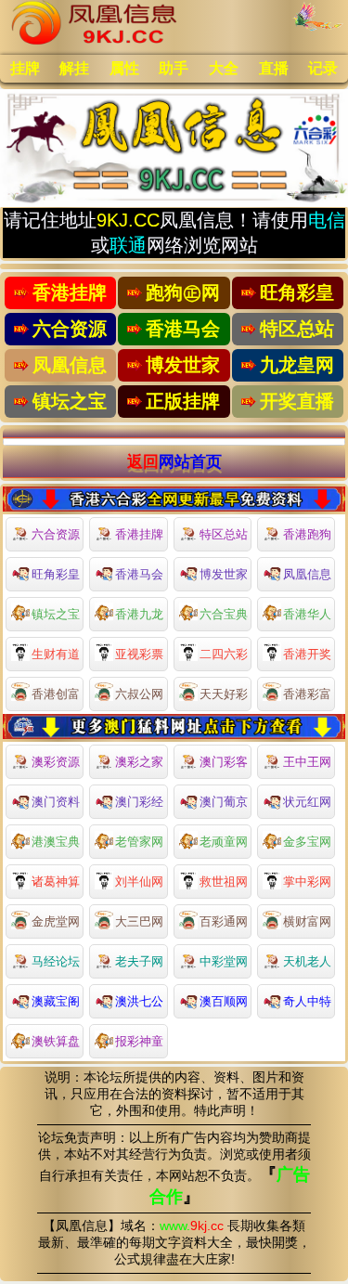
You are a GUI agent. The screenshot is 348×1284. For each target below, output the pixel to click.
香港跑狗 (307, 534)
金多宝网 (307, 842)
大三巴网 (139, 921)
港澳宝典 (56, 842)
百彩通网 (224, 921)
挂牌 (25, 68)
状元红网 (307, 802)
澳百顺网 (224, 1001)
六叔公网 (139, 694)
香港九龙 (139, 614)
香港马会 (139, 574)
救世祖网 (224, 881)
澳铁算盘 (56, 1041)
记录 (323, 68)
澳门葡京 (224, 802)
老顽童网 (224, 842)
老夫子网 (139, 961)
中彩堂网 (224, 961)
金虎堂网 (56, 921)
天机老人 (307, 961)
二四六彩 (224, 654)
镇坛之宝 (56, 614)
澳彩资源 (56, 762)
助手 (173, 68)
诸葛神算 (56, 881)
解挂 (74, 68)
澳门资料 (56, 802)
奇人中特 (307, 1001)
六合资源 (56, 534)
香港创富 (56, 694)
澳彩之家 (139, 762)
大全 (223, 68)
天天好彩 (224, 694)
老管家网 (139, 842)
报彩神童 (139, 1041)
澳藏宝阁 (56, 1001)
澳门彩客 (224, 762)
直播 (274, 68)
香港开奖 (307, 654)
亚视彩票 (139, 654)
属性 (124, 68)
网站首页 (190, 461)
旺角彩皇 (56, 574)
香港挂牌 (139, 534)
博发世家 (224, 574)
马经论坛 (56, 961)
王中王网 (307, 762)
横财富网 (307, 921)
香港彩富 (307, 694)
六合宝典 (224, 614)
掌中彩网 (307, 881)
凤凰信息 (307, 574)
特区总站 (224, 534)
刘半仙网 (139, 881)
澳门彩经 (139, 802)
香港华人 (307, 614)
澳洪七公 (139, 1001)
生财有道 (56, 654)
